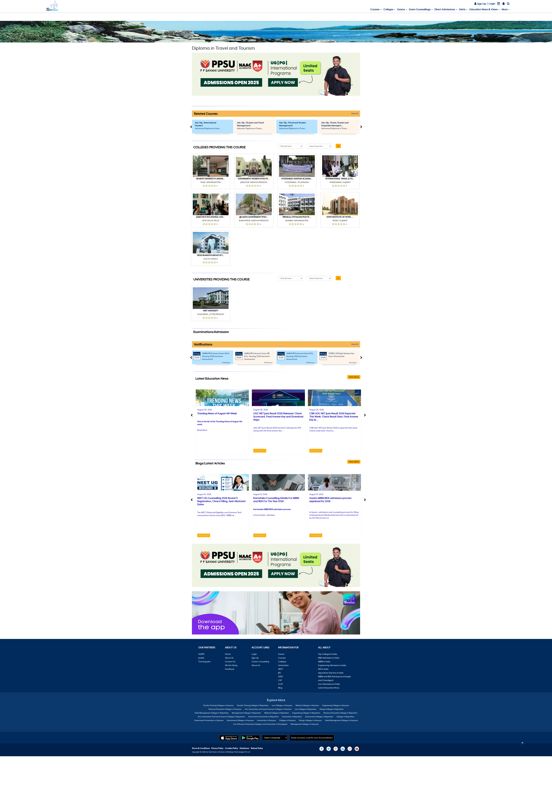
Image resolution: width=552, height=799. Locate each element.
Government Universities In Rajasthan (263, 717)
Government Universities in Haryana (209, 720)
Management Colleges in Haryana (305, 724)
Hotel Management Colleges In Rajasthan (212, 713)
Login (492, 3)
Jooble (201, 658)
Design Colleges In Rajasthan (332, 709)
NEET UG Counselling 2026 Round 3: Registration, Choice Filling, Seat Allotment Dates (221, 501)
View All (354, 113)
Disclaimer (245, 748)
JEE (279, 673)
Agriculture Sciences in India (330, 673)
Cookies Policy (231, 748)
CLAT (280, 684)
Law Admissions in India (329, 684)
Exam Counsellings (420, 9)
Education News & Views (483, 9)
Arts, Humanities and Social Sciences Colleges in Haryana (268, 709)
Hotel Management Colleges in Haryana (341, 720)
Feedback (229, 669)
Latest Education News (328, 688)
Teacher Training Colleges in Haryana (218, 705)
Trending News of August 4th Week (217, 413)
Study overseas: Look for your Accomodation (312, 738)
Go (338, 146)
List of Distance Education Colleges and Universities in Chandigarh (260, 724)
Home (228, 654)
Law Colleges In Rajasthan (305, 709)
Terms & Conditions (201, 748)
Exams (401, 9)
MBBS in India (324, 661)
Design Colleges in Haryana (310, 720)
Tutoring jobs (204, 661)
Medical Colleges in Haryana (307, 705)
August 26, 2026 (316, 409)
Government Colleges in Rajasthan (319, 717)
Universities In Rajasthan (292, 717)
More (505, 9)
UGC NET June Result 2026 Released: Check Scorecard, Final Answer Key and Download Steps (278, 416)
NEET (280, 669)
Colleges (389, 9)
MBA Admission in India (328, 658)
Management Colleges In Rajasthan (246, 713)
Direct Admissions (445, 9)
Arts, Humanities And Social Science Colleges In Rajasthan (221, 717)
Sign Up (481, 3)
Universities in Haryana (266, 720)
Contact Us (230, 661)
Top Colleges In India (327, 654)
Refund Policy (257, 748)
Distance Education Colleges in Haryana (225, 709)
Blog (280, 688)
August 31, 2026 (204, 494)
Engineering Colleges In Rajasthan (306, 713)
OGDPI (201, 654)
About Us (229, 658)
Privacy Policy (217, 748)
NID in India (323, 669)
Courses (375, 9)
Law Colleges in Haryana (282, 705)
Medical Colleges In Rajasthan (276, 713)
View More (354, 377)
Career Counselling (260, 661)
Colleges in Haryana (287, 720)
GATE (280, 676)
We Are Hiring (231, 665)
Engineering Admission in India (332, 665)
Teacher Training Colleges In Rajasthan (253, 705)
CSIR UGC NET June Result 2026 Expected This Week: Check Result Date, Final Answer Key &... (333, 416)
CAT (280, 680)
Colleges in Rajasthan (345, 717)
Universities (283, 665)
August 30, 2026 (204, 409)
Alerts (462, 9)
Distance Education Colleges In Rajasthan (340, 713)
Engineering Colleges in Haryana (335, 705)
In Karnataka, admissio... (264, 515)
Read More (202, 430)
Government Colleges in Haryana (240, 720)
